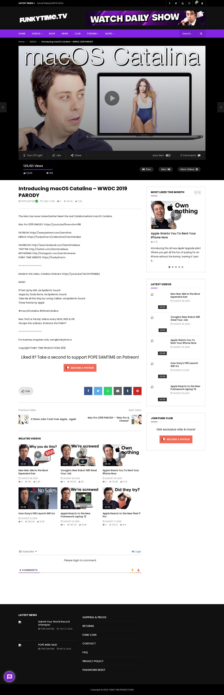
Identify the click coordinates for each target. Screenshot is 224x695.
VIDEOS (36, 33)
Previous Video (27, 410)
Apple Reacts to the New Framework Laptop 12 (75, 515)
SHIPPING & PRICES (94, 617)
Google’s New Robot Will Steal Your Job (79, 472)
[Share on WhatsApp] (108, 391)
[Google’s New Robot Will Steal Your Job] (159, 324)
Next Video (135, 410)
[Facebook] (169, 3)
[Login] (202, 3)
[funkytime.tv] (43, 18)
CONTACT (89, 643)
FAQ (85, 652)
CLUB (78, 33)
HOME (22, 33)
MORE (108, 33)
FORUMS (92, 33)
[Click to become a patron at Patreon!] (80, 372)
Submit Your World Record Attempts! (54, 623)
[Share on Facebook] (88, 391)
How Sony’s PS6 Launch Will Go (37, 513)
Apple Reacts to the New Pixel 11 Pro (121, 515)
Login (137, 551)
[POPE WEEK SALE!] (27, 652)
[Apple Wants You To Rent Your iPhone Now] (159, 347)
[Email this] (118, 391)
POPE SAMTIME (28, 201)
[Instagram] (189, 3)
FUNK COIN (89, 635)
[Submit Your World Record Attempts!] (27, 629)
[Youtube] (182, 3)
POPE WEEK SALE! (47, 644)
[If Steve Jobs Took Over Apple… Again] (3, 107)
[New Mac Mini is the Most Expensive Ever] (159, 301)
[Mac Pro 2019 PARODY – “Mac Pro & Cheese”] (137, 419)
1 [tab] (169, 267)
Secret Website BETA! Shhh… (50, 3)
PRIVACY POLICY (92, 661)
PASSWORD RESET (93, 670)
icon (37, 454)
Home (22, 41)
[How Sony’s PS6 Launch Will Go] (159, 370)
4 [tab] (179, 267)
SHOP (52, 33)
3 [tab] (176, 267)
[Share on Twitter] (98, 391)
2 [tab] (172, 267)
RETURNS (88, 626)
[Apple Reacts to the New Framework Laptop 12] (159, 393)
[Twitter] (176, 3)
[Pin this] (137, 391)
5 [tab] (182, 267)
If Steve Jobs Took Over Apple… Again (53, 419)
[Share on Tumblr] (127, 391)
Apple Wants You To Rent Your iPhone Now (121, 472)
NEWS (65, 33)
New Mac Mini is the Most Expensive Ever (33, 472)
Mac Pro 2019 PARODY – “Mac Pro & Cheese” (108, 419)
